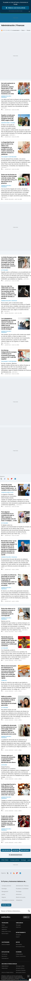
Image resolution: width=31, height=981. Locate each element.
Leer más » (4, 108)
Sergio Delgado (9, 199)
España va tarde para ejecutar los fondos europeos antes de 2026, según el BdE (8, 117)
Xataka (3, 925)
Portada (16, 850)
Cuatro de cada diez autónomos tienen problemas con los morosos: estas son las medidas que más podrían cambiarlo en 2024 (8, 821)
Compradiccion (5, 958)
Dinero (23, 30)
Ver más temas (6, 905)
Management (5, 891)
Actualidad (4, 270)
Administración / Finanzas (6, 96)
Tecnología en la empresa (8, 900)
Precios (28, 30)
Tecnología (18, 891)
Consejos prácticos (7, 492)
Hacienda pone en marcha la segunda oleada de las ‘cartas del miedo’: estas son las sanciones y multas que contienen (9, 641)
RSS (8, 478)
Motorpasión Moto (20, 946)
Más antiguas (25, 850)
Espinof (17, 936)
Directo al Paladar (6, 944)
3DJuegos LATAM (20, 966)
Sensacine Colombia (20, 970)
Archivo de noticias (16, 854)
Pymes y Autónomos (21, 956)
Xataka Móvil (5, 927)
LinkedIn (15, 478)
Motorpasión (19, 944)
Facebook (5, 478)
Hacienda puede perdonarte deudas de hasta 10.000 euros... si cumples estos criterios (9, 487)
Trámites (4, 680)
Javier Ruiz (8, 109)
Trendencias (4, 954)
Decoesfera (4, 956)
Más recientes (6, 850)
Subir (25, 917)
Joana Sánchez (9, 660)
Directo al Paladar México (7, 972)
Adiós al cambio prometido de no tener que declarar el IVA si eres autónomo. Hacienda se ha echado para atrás (8, 701)
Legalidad (4, 764)
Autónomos (18, 894)
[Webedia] (6, 918)
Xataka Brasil (5, 968)
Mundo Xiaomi (5, 933)
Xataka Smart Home (6, 931)
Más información (23, 979)
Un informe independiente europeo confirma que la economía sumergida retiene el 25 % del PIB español (9, 354)
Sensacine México (20, 968)
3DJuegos (18, 925)
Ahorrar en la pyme (20, 897)
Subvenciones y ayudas (8, 122)
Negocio (4, 897)
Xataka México (5, 966)
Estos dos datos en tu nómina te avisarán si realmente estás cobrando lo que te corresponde (8, 612)
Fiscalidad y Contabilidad (8, 156)
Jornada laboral (15, 30)
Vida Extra (18, 927)
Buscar (29, 911)
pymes (29, 860)
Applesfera (4, 929)
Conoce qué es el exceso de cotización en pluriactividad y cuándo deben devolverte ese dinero (8, 759)
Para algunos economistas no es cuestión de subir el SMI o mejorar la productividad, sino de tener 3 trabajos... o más (9, 516)
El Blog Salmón (19, 954)
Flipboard (12, 478)
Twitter (1, 478)
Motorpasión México (21, 972)
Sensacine (18, 934)
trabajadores (19, 900)
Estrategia (23, 860)
